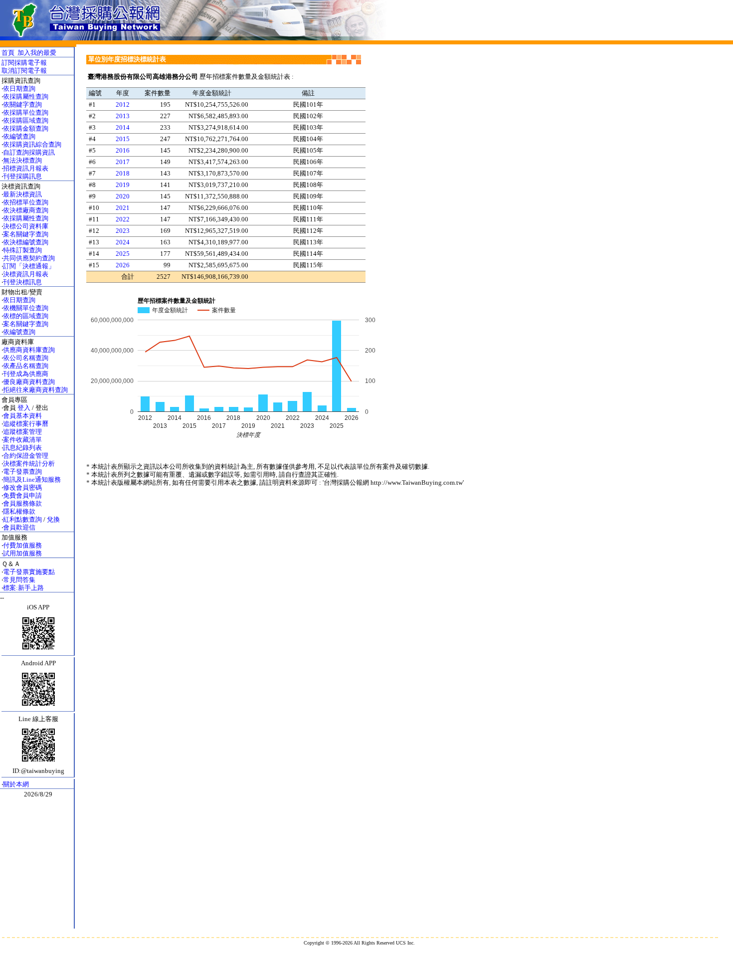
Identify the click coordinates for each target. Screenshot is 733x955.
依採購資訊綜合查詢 (32, 144)
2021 (123, 207)
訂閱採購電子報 (24, 62)
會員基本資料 (22, 415)
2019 (123, 185)
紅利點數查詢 (22, 519)
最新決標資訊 (22, 194)
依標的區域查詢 (25, 316)
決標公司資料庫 (25, 226)
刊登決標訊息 (22, 282)
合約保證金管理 (25, 455)
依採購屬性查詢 (25, 96)
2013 (123, 116)
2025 (123, 253)
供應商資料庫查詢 (29, 350)
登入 (23, 407)
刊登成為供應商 (25, 374)
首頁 (7, 52)
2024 (123, 242)
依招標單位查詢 (25, 202)
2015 (123, 139)
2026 (123, 265)
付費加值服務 (22, 545)
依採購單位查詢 (25, 112)
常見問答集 (19, 579)
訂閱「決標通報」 (29, 266)
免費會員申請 (22, 495)
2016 (123, 150)
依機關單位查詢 (25, 308)
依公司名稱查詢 (25, 358)
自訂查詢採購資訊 (29, 152)
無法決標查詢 (22, 160)
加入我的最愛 (36, 52)
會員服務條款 (22, 503)
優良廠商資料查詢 (29, 381)
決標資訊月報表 (25, 274)
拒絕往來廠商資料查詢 (35, 389)
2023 (123, 230)
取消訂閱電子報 (24, 70)
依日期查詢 (19, 88)
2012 (123, 104)
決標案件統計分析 (29, 463)
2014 (123, 127)
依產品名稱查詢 (25, 366)
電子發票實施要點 (29, 571)
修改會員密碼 (22, 487)
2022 (123, 219)
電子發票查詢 (22, 471)
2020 (123, 196)
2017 (123, 162)
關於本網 (16, 784)
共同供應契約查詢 (29, 258)
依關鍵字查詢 (22, 104)
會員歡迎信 (19, 527)
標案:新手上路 (23, 587)
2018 (123, 173)
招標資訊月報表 (25, 168)
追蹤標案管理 (22, 431)
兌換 (53, 519)
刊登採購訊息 (22, 176)
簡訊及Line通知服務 (32, 479)
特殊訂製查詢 (22, 250)
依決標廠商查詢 (25, 210)
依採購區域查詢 (25, 120)
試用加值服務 (22, 553)
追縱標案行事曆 (25, 423)
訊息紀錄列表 (22, 447)
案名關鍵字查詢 (25, 234)
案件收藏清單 (22, 439)
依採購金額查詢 (25, 128)
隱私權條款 (19, 511)
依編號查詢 (19, 136)
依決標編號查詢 (25, 242)
